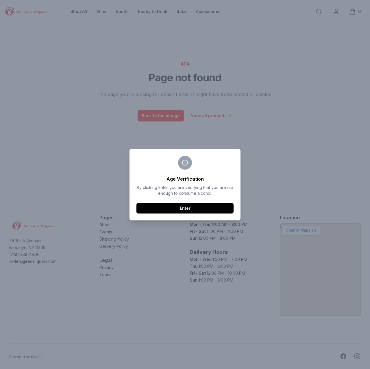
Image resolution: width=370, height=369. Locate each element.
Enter (185, 208)
